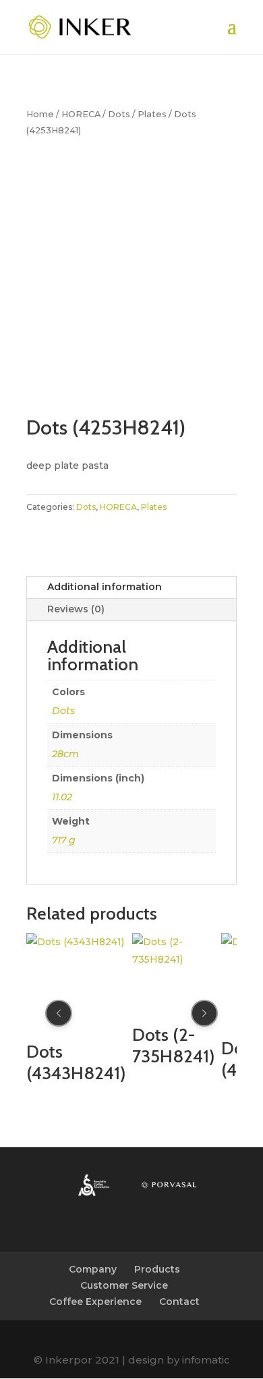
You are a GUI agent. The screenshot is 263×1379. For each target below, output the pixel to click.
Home (40, 114)
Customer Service (124, 1285)
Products (157, 1269)
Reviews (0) (76, 609)
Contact (179, 1301)
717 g (64, 840)
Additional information (104, 587)
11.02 (62, 797)
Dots (119, 114)
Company (93, 1269)
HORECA (80, 114)
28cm (65, 754)
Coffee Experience (95, 1301)
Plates (152, 114)
